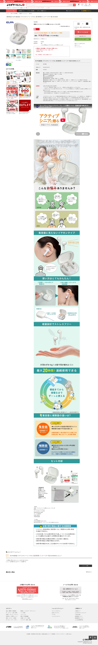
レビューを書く (85, 565)
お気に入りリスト (55, 612)
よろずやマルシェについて (80, 612)
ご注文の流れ (77, 614)
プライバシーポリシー (60, 634)
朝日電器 (36, 21)
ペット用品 (23, 612)
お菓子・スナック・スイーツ (12, 614)
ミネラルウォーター (15, 7)
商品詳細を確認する (65, 26)
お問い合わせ (68, 634)
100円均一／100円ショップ (11, 616)
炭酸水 (21, 7)
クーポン (54, 614)
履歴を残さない (89, 571)
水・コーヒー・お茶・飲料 (11, 612)
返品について (77, 45)
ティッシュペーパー (31, 7)
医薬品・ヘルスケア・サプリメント (28, 610)
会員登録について (78, 616)
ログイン (19, 561)
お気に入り (83, 36)
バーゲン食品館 (30, 10)
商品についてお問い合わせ (80, 43)
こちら (29, 599)
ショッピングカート (56, 616)
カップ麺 (25, 7)
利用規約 (53, 634)
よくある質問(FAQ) (79, 619)
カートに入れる (83, 32)
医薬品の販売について (46, 634)
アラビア (42, 7)
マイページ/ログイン (56, 610)
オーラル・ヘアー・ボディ (11, 619)
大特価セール (21, 10)
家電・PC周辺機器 (24, 616)
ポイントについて (78, 46)
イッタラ (38, 7)
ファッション (23, 614)
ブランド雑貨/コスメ (41, 10)
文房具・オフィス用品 (25, 618)
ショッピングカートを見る (83, 39)
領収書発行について (79, 618)
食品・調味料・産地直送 (11, 610)
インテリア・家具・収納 (26, 619)
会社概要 (28, 634)
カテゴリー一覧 (10, 10)
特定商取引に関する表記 (36, 634)
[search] (74, 5)
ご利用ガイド (77, 610)
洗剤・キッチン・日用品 (11, 618)
